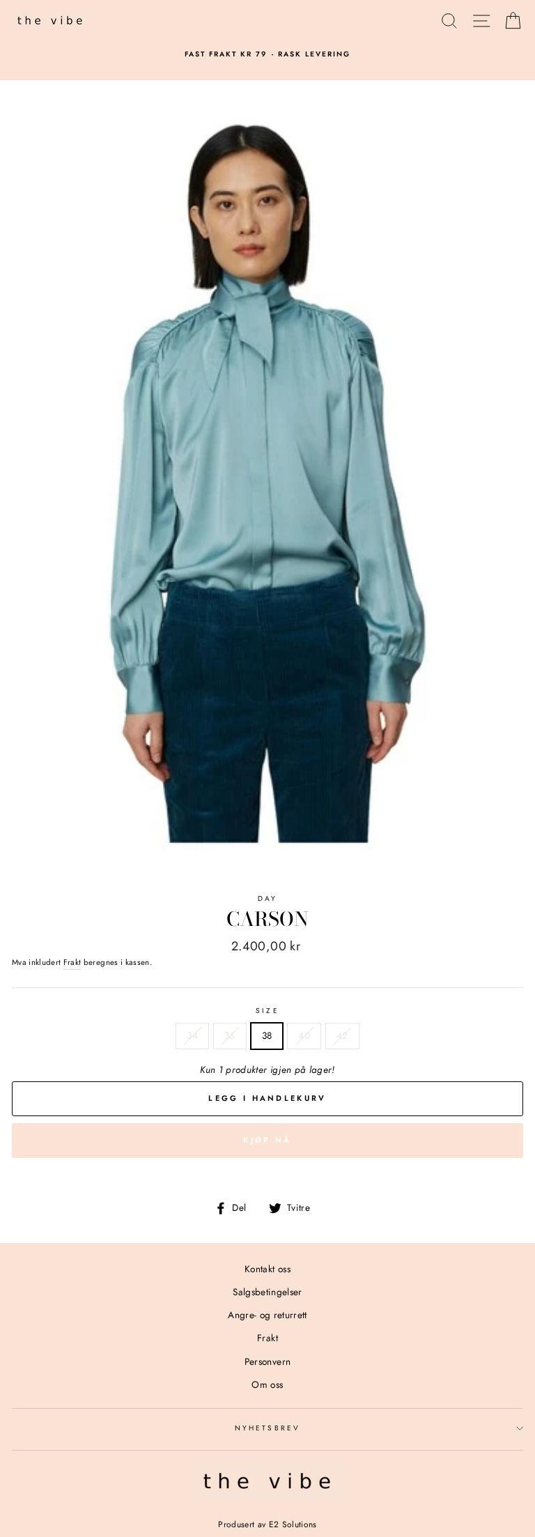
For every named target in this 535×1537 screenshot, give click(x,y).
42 (342, 1035)
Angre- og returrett (267, 1315)
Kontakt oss (267, 1269)
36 (229, 1035)
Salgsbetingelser (267, 1292)
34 (192, 1035)
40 (304, 1035)
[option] (267, 54)
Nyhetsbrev (267, 1428)
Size (267, 1010)
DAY (267, 898)
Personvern (267, 1361)
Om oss (267, 1384)
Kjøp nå (267, 1139)
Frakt (72, 962)
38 (267, 1035)
